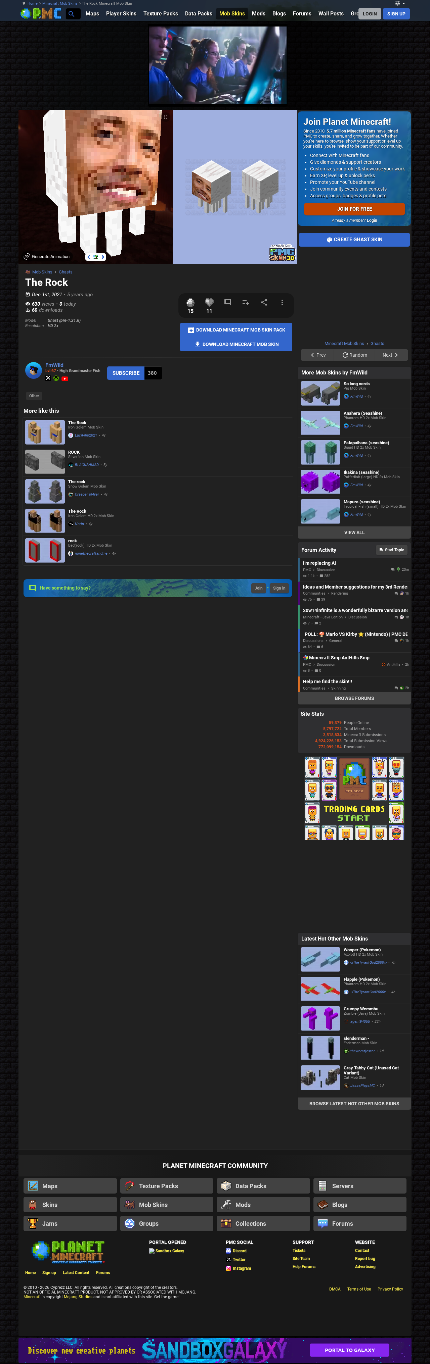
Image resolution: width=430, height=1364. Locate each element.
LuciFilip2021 (86, 435)
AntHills (393, 664)
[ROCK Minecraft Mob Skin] (45, 462)
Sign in (279, 588)
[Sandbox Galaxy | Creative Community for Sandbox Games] (215, 1350)
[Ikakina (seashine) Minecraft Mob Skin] (320, 482)
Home (33, 3)
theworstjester (362, 1051)
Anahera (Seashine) (363, 413)
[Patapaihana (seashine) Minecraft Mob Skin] (320, 452)
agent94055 (360, 1021)
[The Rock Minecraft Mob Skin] (45, 432)
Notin (79, 524)
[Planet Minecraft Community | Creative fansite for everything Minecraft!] (67, 1251)
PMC (307, 570)
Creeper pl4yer (87, 494)
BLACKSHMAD (87, 465)
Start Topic (394, 550)
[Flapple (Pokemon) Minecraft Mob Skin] (320, 989)
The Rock (77, 422)
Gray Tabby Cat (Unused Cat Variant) (371, 1070)
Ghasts (66, 271)
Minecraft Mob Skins (60, 3)
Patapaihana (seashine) (366, 442)
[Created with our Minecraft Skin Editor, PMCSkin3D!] (282, 260)
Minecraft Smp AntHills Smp (339, 657)
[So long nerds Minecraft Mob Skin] (320, 393)
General (335, 641)
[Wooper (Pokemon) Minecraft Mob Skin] (320, 959)
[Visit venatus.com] (273, 93)
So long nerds (357, 383)
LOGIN (370, 13)
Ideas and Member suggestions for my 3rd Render (355, 587)
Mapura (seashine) (362, 501)
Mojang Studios (78, 1297)
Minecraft (32, 1297)
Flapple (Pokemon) (362, 979)
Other (34, 396)
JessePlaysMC (362, 1085)
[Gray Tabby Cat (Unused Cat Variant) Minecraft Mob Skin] (320, 1080)
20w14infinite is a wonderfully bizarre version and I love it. (355, 610)
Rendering (339, 593)
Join (259, 588)
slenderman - (356, 1038)
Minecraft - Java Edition (323, 617)
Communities (314, 593)
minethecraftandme (91, 553)
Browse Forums (354, 698)
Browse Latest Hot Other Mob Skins (354, 1103)
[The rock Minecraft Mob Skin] (45, 491)
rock (72, 540)
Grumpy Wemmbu (361, 1008)
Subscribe (126, 373)
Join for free (354, 209)
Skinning (338, 688)
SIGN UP (396, 13)
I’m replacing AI (319, 563)
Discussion (326, 570)
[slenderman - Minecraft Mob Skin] (320, 1048)
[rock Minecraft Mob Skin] (45, 550)
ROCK (74, 452)
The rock (76, 481)
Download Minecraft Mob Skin (240, 344)
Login (372, 220)
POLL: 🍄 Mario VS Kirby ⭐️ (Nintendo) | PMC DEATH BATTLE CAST (356, 634)
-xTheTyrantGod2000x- (368, 962)
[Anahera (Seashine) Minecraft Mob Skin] (320, 423)
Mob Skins (42, 271)
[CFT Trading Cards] (354, 839)
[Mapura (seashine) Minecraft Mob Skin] (320, 511)
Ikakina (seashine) (362, 472)
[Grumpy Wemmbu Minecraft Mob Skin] (320, 1018)
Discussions (313, 641)
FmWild (54, 365)
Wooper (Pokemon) (362, 949)
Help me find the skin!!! (327, 681)
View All (354, 532)
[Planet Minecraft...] (71, 13)
